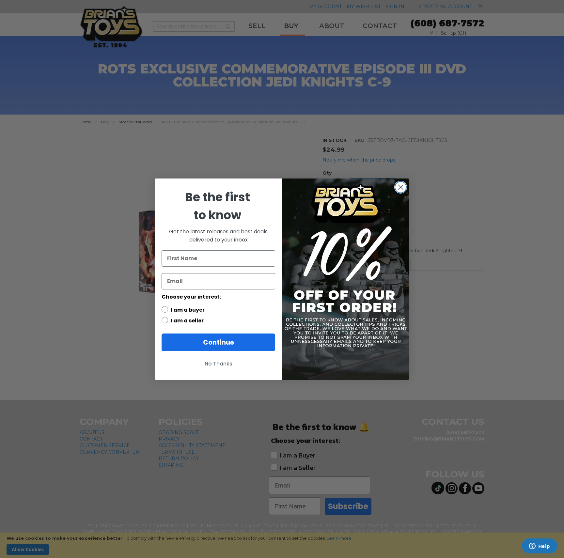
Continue (218, 342)
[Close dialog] (401, 187)
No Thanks (218, 363)
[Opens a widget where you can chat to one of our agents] (539, 546)
